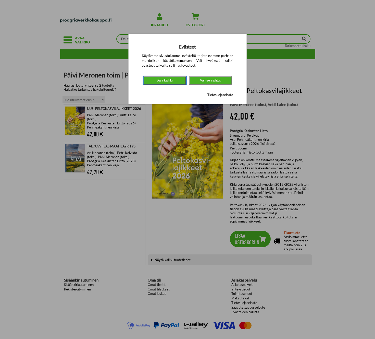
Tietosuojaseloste (220, 95)
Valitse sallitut (210, 80)
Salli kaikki (165, 80)
